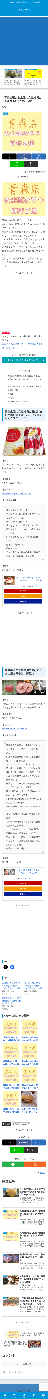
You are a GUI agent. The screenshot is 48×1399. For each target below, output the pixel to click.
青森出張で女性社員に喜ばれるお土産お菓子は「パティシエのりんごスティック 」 (24, 379)
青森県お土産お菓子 (22, 1124)
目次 (20, 370)
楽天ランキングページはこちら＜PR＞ (24, 360)
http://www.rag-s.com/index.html (17, 493)
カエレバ (33, 586)
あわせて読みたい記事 (19, 401)
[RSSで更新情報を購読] (35, 1164)
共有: (12, 394)
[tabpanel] (14, 77)
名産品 (7, 1124)
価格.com (23, 601)
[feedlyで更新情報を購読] (13, 1164)
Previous (2, 77)
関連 (12, 398)
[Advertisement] (24, 41)
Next (46, 77)
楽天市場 (23, 591)
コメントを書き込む (24, 1364)
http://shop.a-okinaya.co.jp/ (14, 729)
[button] (31, 164)
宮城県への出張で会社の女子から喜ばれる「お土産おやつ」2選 (11, 985)
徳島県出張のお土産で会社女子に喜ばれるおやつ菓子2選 (11, 1000)
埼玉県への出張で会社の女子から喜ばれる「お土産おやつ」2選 (33, 985)
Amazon (23, 596)
